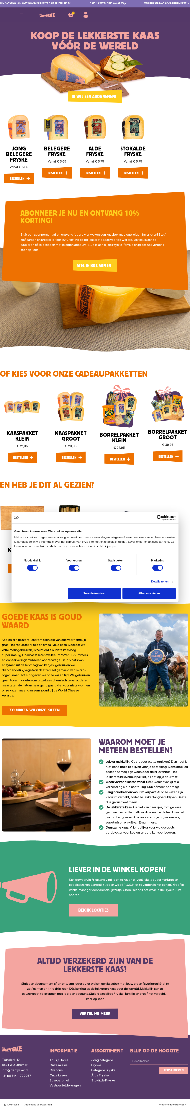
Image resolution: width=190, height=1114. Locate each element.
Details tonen (159, 581)
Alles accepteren (149, 593)
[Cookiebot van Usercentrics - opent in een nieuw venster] (159, 518)
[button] (22, 15)
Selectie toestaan (94, 593)
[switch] (74, 568)
